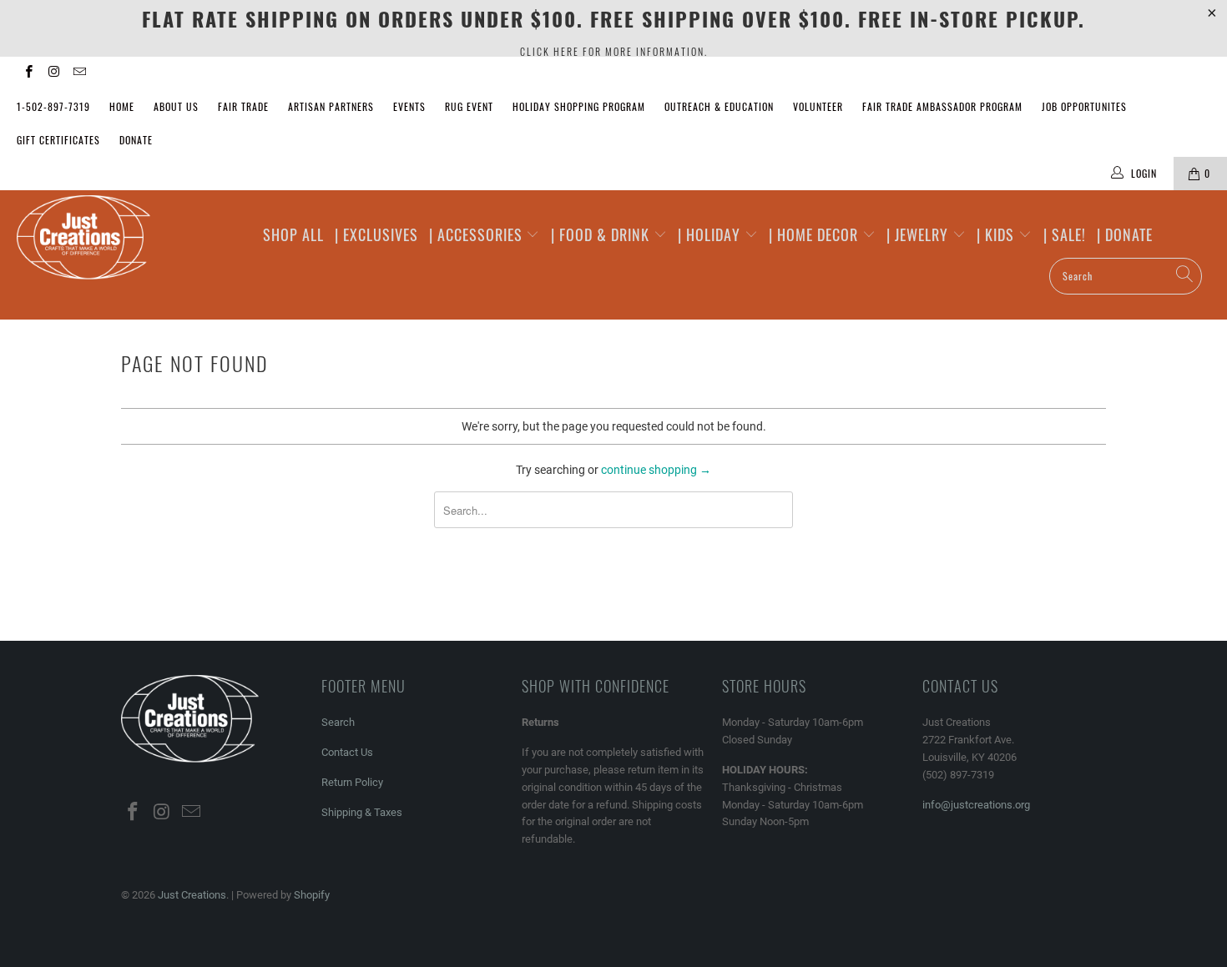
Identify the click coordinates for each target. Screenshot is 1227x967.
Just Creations (192, 895)
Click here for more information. (614, 51)
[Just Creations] (106, 238)
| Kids (997, 234)
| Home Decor (815, 234)
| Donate (1125, 234)
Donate (136, 140)
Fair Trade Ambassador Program (942, 106)
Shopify (312, 895)
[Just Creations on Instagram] (53, 73)
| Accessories (478, 234)
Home (121, 106)
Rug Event (469, 106)
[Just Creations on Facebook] (28, 73)
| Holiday (711, 234)
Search (338, 722)
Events (409, 106)
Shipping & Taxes (361, 812)
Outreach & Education (719, 106)
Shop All (293, 234)
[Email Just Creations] (79, 73)
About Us (176, 106)
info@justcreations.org (976, 804)
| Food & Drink (602, 234)
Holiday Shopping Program (579, 106)
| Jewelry (919, 234)
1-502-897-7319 (53, 106)
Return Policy (352, 782)
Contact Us (347, 752)
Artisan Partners (331, 106)
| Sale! (1064, 234)
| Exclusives (376, 234)
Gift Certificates (58, 140)
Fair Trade (243, 106)
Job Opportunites (1084, 106)
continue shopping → (656, 469)
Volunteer (818, 106)
